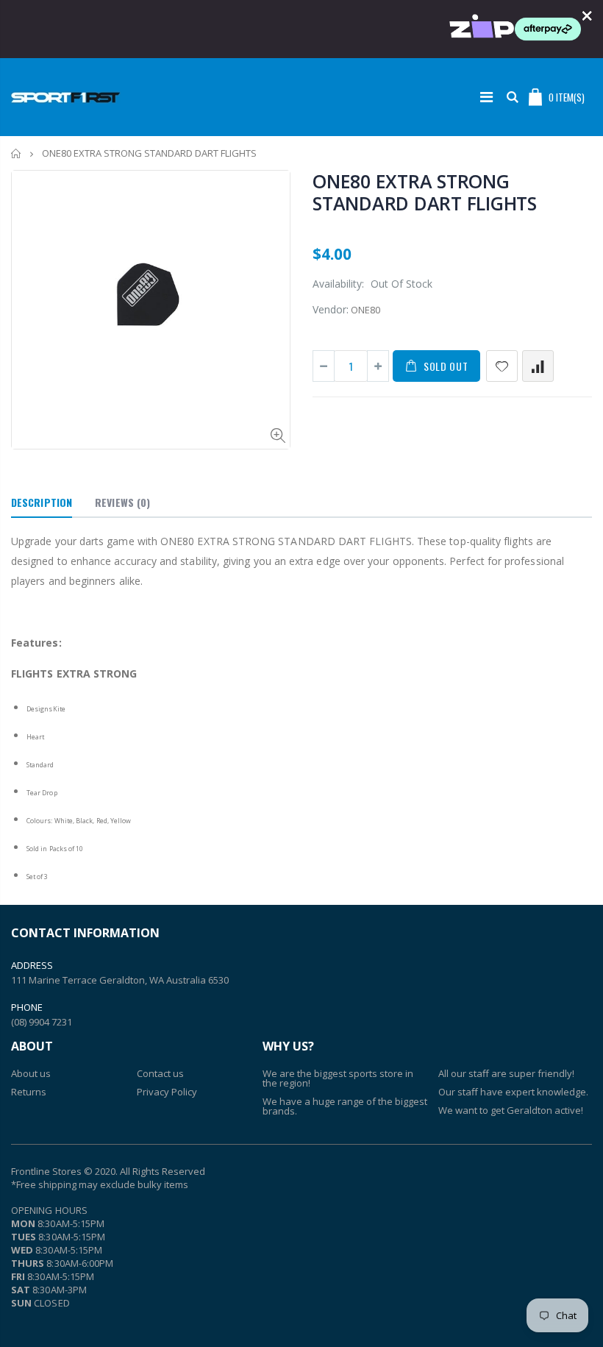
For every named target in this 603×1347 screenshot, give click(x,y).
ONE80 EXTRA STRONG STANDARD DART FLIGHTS (425, 192)
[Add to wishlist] (502, 366)
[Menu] (486, 97)
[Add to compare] (538, 366)
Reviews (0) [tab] (122, 502)
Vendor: (331, 309)
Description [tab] (41, 502)
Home (16, 153)
